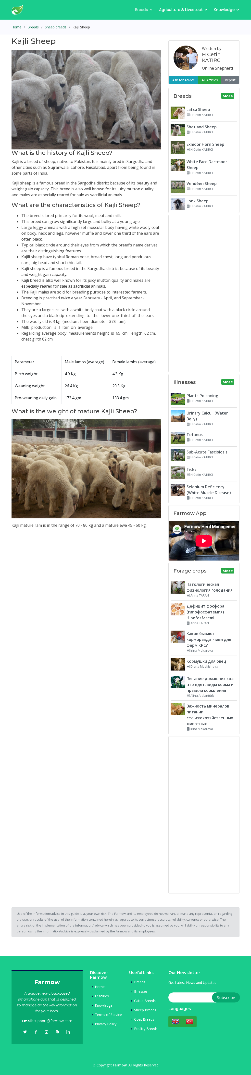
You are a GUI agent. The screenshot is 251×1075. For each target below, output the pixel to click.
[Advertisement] (86, 570)
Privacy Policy (105, 1024)
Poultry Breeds (146, 1028)
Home (16, 27)
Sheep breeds (55, 27)
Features (102, 996)
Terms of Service (108, 1014)
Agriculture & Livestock (181, 9)
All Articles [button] (210, 80)
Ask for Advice (183, 80)
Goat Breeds (144, 1019)
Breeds (141, 9)
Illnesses (141, 991)
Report (230, 80)
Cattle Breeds (145, 1000)
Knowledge (224, 9)
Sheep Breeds (145, 1010)
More (228, 96)
